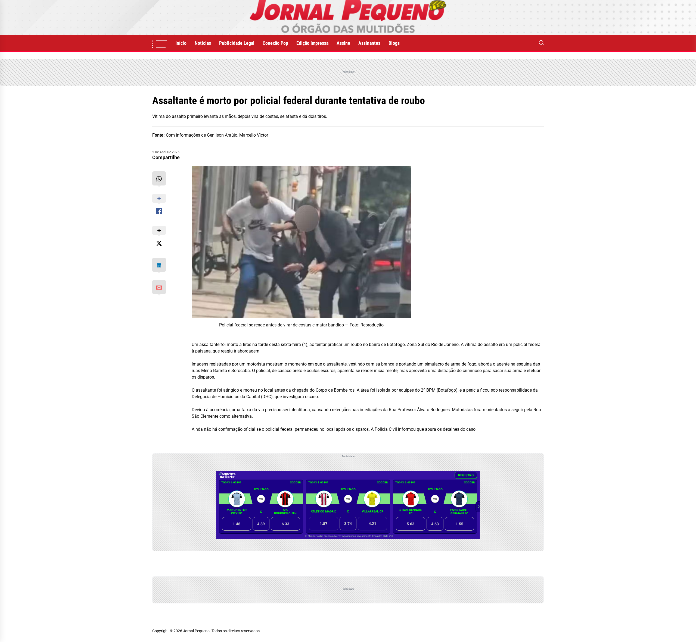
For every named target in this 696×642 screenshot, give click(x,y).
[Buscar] (541, 43)
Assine (343, 43)
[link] (348, 17)
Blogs (394, 43)
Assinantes (369, 43)
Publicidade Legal (236, 43)
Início (181, 43)
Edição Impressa (312, 43)
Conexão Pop (275, 43)
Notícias (203, 43)
